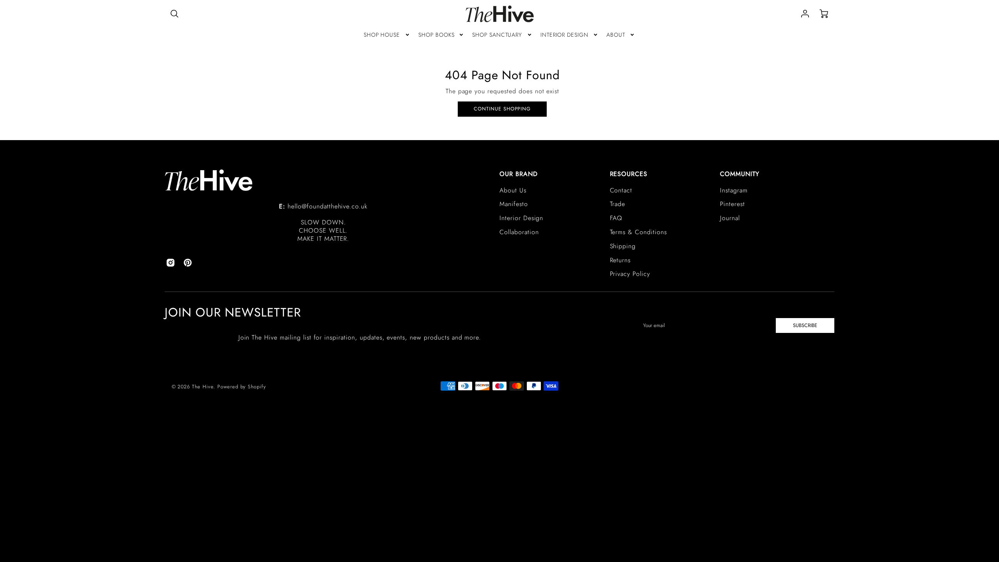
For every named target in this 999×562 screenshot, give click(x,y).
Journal (730, 217)
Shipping (623, 246)
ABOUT (615, 34)
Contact (621, 190)
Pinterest (732, 203)
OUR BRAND (519, 173)
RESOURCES (629, 173)
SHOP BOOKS (436, 34)
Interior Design (521, 217)
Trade (618, 203)
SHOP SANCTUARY (497, 34)
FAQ (616, 217)
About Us (513, 190)
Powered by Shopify (241, 386)
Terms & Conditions (638, 232)
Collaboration (519, 232)
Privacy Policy (630, 273)
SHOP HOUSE (382, 34)
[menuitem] (387, 34)
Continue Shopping (502, 108)
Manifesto (514, 203)
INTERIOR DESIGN (564, 34)
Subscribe (805, 325)
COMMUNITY (739, 173)
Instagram (734, 190)
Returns (620, 260)
